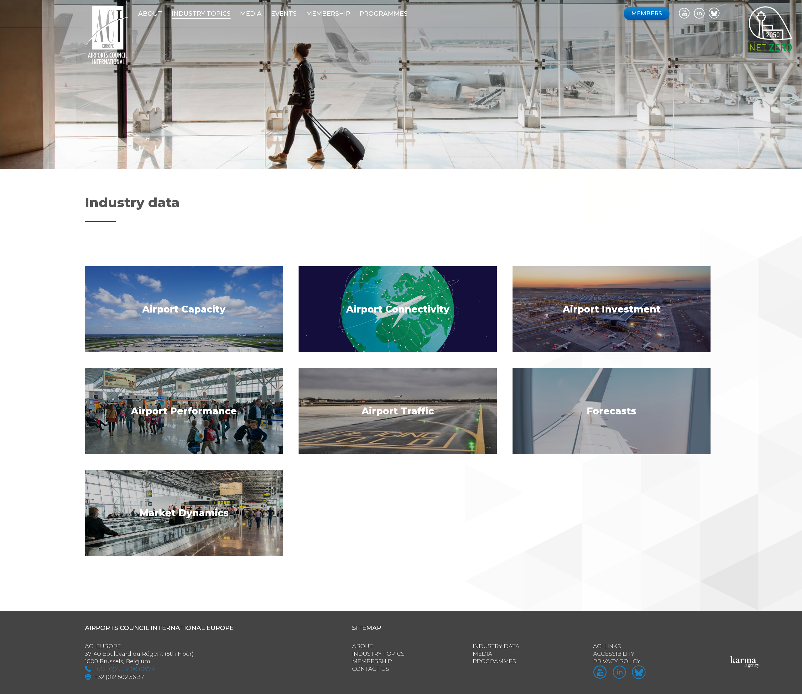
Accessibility (613, 653)
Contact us (370, 668)
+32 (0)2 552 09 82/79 (125, 669)
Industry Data (496, 646)
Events (284, 13)
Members (646, 13)
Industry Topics (378, 653)
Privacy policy (616, 661)
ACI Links (607, 646)
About (150, 13)
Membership (372, 661)
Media (251, 13)
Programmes (384, 13)
